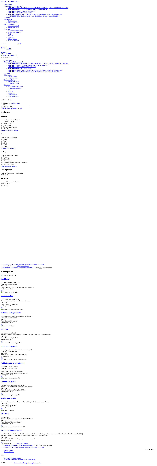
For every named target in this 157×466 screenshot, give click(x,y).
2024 (5, 139)
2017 (5, 145)
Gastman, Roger (9, 121)
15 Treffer (36, 267)
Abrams (6, 157)
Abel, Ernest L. (8, 123)
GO (19, 43)
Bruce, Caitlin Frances (10, 127)
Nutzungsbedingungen (34, 463)
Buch (6, 175)
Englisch (7, 184)
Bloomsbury (7, 161)
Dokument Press (9, 164)
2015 (5, 146)
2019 (5, 143)
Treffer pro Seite (47, 267)
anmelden (3, 47)
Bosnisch (6, 185)
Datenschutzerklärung (20, 463)
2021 (5, 141)
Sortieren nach (5, 266)
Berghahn (7, 159)
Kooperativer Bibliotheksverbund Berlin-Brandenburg (19, 459)
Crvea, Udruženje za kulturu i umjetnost (15, 162)
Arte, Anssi (7, 125)
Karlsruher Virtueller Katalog (12, 458)
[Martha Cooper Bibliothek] (9, 1)
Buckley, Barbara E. (10, 129)
